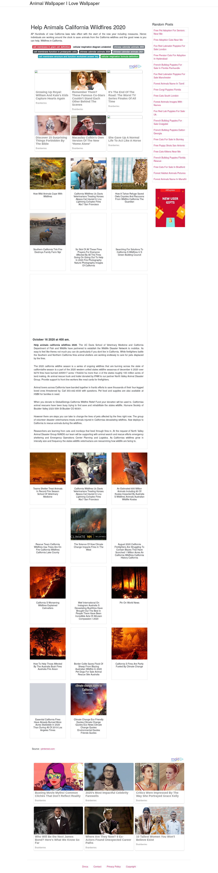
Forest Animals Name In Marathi (170, 179)
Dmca (85, 866)
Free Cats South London (166, 95)
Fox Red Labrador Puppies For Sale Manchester (169, 75)
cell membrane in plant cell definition (51, 46)
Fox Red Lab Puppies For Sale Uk (169, 112)
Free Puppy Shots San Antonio (169, 145)
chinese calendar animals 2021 (128, 51)
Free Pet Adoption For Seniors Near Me (169, 32)
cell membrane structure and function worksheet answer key (68, 56)
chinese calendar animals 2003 (129, 46)
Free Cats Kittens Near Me (167, 151)
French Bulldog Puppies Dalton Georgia (169, 131)
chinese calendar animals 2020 (95, 51)
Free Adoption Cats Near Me (168, 39)
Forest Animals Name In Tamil (169, 83)
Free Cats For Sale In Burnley (169, 139)
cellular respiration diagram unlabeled (92, 46)
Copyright (131, 866)
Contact (97, 866)
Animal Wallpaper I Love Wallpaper (65, 3)
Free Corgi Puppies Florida (167, 89)
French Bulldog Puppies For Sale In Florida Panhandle (168, 66)
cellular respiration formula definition (119, 56)
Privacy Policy (114, 866)
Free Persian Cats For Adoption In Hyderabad (170, 57)
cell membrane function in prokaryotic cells (55, 51)
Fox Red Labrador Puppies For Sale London (169, 47)
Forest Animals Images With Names (168, 103)
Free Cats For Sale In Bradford (169, 167)
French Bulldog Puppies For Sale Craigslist (168, 122)
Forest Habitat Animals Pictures (169, 173)
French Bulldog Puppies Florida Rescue (169, 159)
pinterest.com (48, 748)
